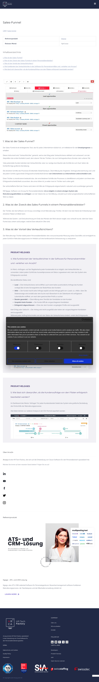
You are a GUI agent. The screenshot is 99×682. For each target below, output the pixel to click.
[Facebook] (59, 642)
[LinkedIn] (52, 642)
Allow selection (49, 361)
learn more (12, 594)
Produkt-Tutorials (56, 653)
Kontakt (53, 630)
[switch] (38, 348)
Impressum (6, 657)
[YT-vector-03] (4, 480)
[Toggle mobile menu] (95, 4)
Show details (83, 355)
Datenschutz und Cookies (10, 650)
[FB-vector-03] (4, 487)
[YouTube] (56, 642)
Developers (54, 650)
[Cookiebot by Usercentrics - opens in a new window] (83, 319)
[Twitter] (63, 642)
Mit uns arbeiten (55, 626)
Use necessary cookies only (21, 361)
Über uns (53, 622)
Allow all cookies (78, 361)
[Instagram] (67, 642)
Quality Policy (7, 653)
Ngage (63, 39)
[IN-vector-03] (4, 473)
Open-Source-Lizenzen (58, 661)
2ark (52, 657)
